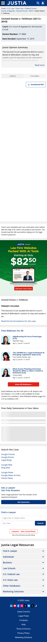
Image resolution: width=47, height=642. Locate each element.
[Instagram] (21, 605)
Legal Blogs (6, 460)
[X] (32, 605)
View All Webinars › (23, 384)
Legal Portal (23, 616)
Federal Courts (30, 8)
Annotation (35, 76)
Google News (7, 472)
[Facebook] (18, 605)
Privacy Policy (23, 633)
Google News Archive (10, 475)
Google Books (7, 457)
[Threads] (25, 605)
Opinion (13, 76)
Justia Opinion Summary (15, 47)
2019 (31, 11)
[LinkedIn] (11, 605)
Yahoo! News (7, 478)
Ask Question (23, 502)
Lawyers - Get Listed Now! (24, 531)
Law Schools (9, 568)
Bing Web (5, 467)
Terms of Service (23, 629)
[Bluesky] (28, 605)
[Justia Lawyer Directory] (35, 605)
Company (23, 620)
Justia (3, 8)
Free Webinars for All (12, 330)
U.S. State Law (10, 579)
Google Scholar (8, 454)
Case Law (19, 8)
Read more (40, 65)
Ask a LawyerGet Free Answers (10, 489)
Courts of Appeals (8, 11)
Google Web (6, 464)
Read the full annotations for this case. (18, 321)
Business (7, 562)
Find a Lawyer (8, 512)
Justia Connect (23, 612)
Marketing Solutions (13, 591)
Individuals (8, 556)
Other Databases (11, 585)
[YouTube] (14, 605)
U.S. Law (10, 8)
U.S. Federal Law (11, 574)
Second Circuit (21, 11)
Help (23, 625)
